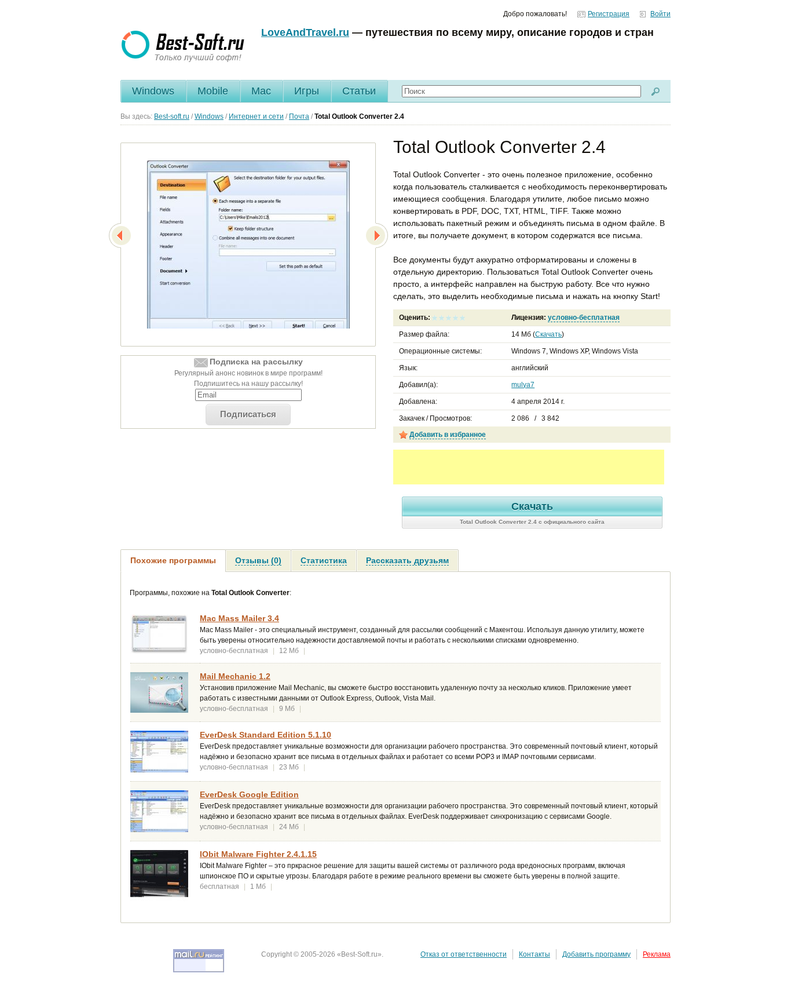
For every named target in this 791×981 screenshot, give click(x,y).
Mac (261, 91)
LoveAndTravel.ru (305, 32)
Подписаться (248, 414)
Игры (306, 91)
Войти (660, 14)
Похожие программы (173, 560)
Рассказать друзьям (407, 560)
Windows (153, 91)
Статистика (324, 560)
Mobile (212, 91)
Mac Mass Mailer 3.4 (239, 618)
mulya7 (522, 385)
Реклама (657, 954)
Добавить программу (596, 954)
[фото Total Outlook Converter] (248, 247)
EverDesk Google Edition (249, 794)
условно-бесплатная (584, 317)
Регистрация (608, 14)
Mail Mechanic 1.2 (235, 676)
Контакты (534, 954)
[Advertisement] (528, 467)
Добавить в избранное (447, 435)
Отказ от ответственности (463, 954)
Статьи (359, 91)
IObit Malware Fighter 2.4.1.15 (258, 854)
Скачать (548, 334)
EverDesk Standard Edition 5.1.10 (265, 734)
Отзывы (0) (258, 560)
